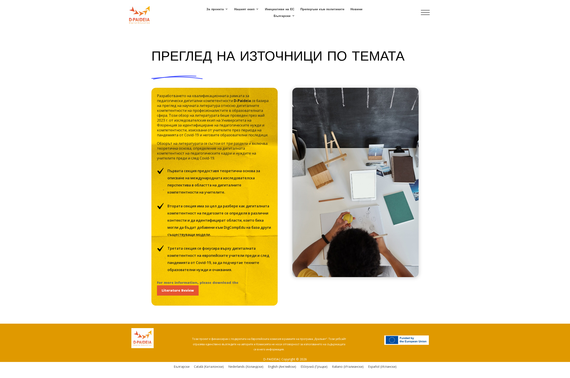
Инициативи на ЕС (279, 9)
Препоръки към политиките (322, 9)
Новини (356, 9)
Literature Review (178, 290)
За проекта (215, 9)
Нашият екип (244, 9)
